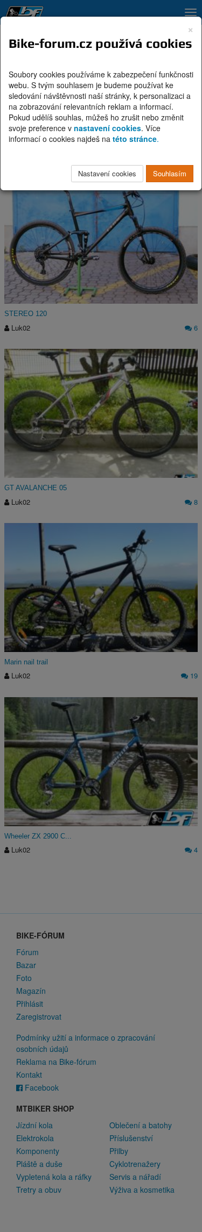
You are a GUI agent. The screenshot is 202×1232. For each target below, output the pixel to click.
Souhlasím (169, 173)
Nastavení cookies (107, 173)
